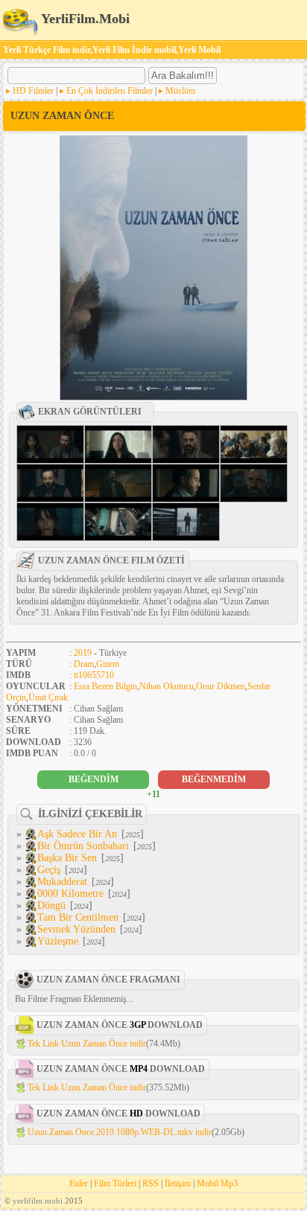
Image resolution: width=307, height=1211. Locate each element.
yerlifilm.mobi (38, 1200)
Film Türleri (115, 1183)
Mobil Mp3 (217, 1183)
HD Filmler (33, 91)
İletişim (178, 1183)
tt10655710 (94, 675)
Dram (84, 664)
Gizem (107, 664)
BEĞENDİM (93, 779)
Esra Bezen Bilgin (105, 686)
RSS (150, 1183)
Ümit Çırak (48, 697)
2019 (83, 653)
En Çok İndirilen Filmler (109, 91)
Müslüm (180, 91)
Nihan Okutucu (166, 686)
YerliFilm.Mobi (84, 18)
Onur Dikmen (220, 686)
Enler (78, 1183)
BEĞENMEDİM (214, 779)
